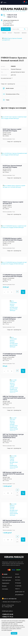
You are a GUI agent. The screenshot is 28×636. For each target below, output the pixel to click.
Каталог (10, 32)
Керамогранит (5, 583)
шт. (17, 291)
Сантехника (5, 589)
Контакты (17, 580)
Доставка (17, 577)
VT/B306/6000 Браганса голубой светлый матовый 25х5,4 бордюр (12, 239)
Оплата (17, 574)
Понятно (14, 633)
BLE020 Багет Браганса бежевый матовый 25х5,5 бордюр (12, 166)
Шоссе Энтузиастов (10, 598)
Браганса (24, 32)
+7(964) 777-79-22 (12, 17)
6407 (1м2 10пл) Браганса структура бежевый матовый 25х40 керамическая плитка (13, 436)
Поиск (24, 29)
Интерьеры (18, 583)
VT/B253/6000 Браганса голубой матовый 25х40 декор (12, 318)
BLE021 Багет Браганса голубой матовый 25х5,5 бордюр (12, 130)
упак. (17, 495)
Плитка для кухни (6, 580)
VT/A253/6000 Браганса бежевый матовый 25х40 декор (12, 354)
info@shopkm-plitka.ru (8, 25)
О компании (18, 586)
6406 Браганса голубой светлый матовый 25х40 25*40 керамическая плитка (13, 474)
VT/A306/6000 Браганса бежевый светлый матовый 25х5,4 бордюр (12, 275)
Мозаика (4, 586)
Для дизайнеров (19, 594)
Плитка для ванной (7, 577)
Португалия (17, 32)
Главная (4, 32)
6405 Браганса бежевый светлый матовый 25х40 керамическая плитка (14, 521)
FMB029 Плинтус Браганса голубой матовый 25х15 (13, 202)
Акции (5, 574)
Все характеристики (6, 78)
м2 (17, 490)
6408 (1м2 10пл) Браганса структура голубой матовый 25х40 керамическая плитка (14, 398)
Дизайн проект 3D (19, 591)
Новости (17, 588)
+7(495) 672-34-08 (12, 15)
